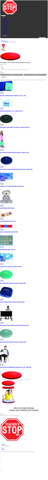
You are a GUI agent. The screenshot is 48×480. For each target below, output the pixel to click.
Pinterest (3, 68)
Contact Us (3, 449)
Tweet (2, 67)
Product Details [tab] (4, 77)
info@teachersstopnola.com (7, 445)
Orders (2, 448)
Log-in (2, 447)
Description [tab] (4, 76)
